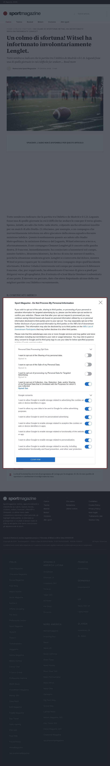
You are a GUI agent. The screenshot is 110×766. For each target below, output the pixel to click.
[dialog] (55, 383)
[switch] (88, 355)
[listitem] (55, 349)
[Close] (101, 303)
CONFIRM (36, 460)
